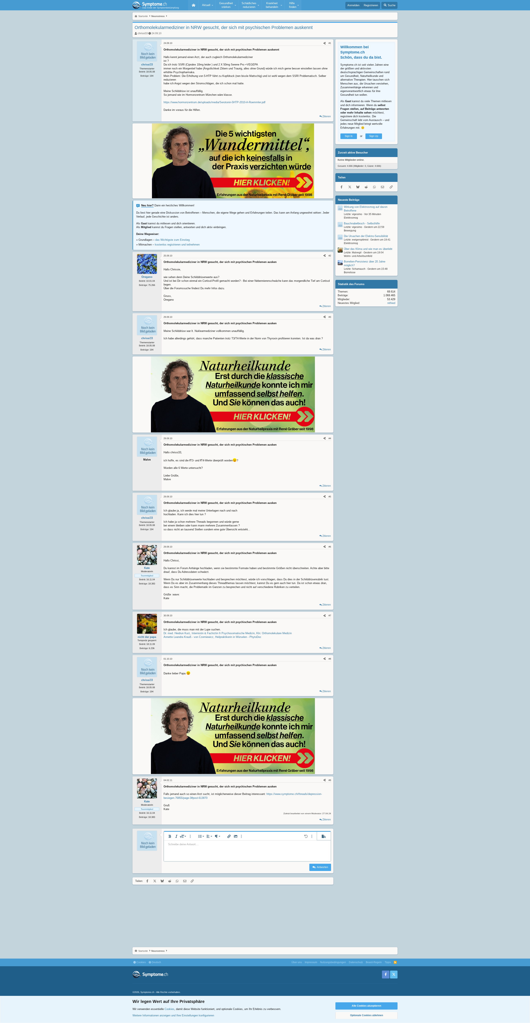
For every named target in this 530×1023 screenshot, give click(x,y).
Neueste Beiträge (348, 199)
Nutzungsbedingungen (333, 962)
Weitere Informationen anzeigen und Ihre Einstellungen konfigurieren (173, 1015)
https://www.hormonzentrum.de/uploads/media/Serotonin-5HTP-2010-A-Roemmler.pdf (214, 102)
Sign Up (373, 136)
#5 (330, 496)
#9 (330, 780)
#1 (330, 43)
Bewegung (350, 230)
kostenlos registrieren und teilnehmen (177, 244)
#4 (330, 438)
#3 (330, 317)
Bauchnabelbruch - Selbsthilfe (362, 223)
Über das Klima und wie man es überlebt (368, 248)
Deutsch (156, 962)
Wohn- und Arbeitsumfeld (358, 256)
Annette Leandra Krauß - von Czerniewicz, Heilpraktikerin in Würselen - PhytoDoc (212, 636)
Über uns (297, 962)
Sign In (349, 136)
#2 (330, 255)
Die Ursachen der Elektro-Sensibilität (366, 236)
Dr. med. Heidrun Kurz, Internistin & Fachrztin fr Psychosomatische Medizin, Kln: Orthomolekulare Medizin (228, 633)
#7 (330, 615)
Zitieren (326, 116)
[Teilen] (324, 43)
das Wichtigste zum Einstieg (172, 239)
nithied (391, 303)
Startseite (194, 5)
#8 (330, 659)
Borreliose (349, 272)
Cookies (141, 962)
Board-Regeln (374, 962)
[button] (207, 5)
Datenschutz (356, 962)
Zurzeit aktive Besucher (353, 152)
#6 (330, 546)
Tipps (388, 962)
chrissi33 (143, 33)
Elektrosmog (351, 217)
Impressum (311, 962)
